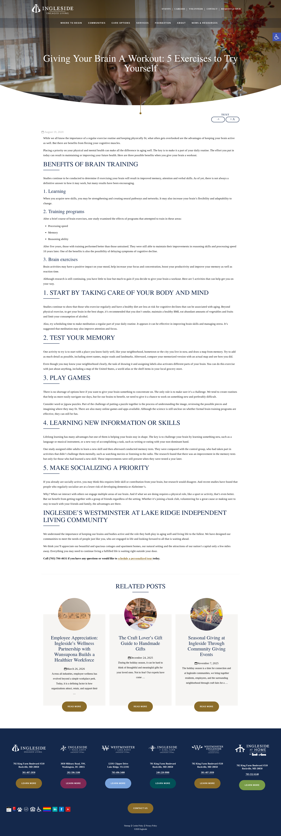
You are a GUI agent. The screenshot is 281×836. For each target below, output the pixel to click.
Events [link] (166, 9)
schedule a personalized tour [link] (135, 558)
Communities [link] (97, 23)
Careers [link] (179, 9)
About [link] (181, 23)
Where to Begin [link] (71, 23)
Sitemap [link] (127, 826)
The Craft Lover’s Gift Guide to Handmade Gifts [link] (140, 643)
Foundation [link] (163, 23)
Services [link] (142, 23)
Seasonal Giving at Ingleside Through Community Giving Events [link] (207, 645)
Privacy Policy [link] (151, 826)
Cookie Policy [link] (138, 826)
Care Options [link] (121, 23)
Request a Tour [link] (231, 9)
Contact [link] (212, 9)
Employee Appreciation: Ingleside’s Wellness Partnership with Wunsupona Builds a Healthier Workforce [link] (74, 648)
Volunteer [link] (196, 9)
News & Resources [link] (205, 23)
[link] (277, 37)
